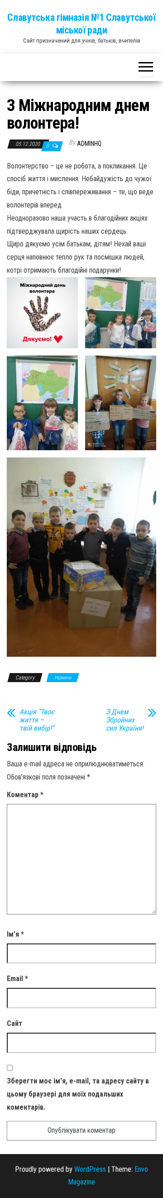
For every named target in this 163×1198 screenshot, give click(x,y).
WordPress (90, 1169)
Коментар (25, 794)
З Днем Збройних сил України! (125, 720)
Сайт (14, 1023)
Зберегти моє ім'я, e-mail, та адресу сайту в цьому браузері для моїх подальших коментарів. (78, 1094)
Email (17, 978)
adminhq (89, 143)
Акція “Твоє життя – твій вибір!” (36, 720)
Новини (62, 677)
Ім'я (15, 934)
